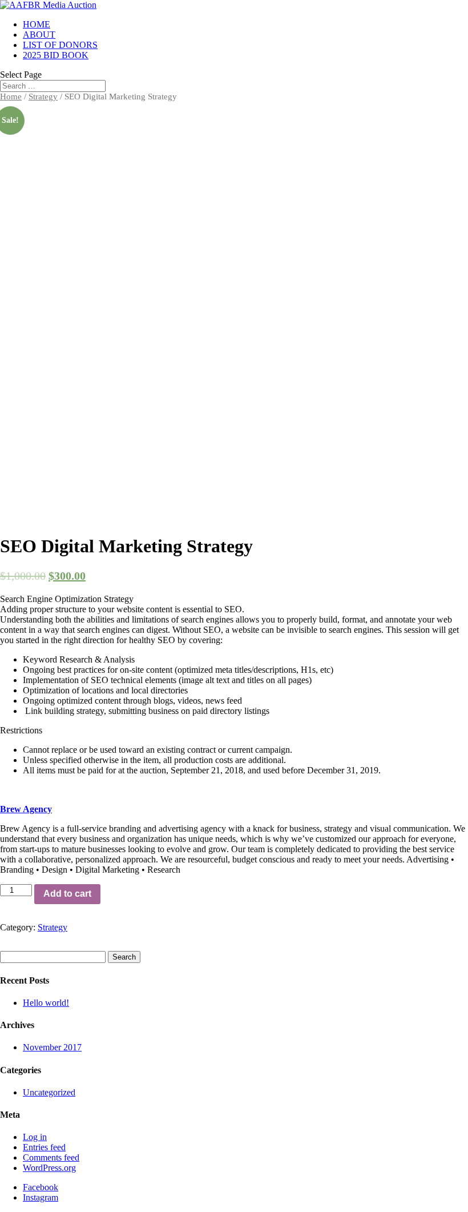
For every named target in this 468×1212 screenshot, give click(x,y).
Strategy (43, 96)
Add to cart (67, 893)
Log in (35, 1137)
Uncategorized (49, 1092)
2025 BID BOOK (55, 55)
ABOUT (39, 34)
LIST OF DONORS (60, 45)
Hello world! (46, 1003)
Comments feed (51, 1157)
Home (11, 96)
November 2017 (52, 1047)
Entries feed (44, 1147)
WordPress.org (49, 1168)
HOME (36, 24)
